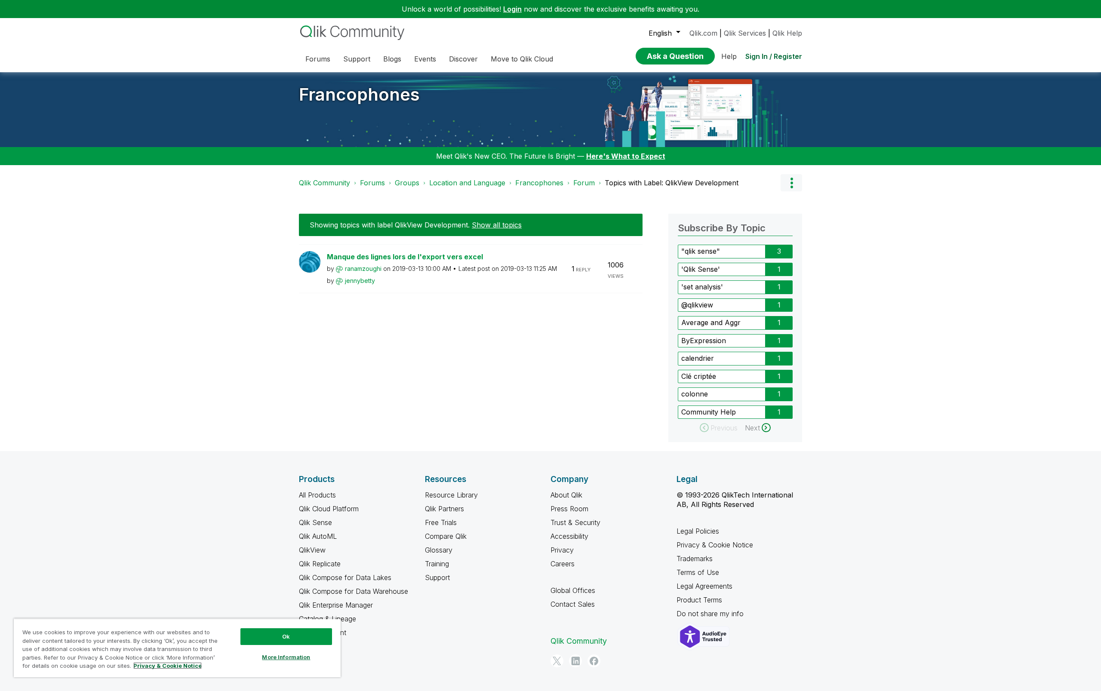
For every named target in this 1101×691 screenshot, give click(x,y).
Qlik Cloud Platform (329, 508)
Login (512, 9)
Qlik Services (745, 33)
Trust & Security (575, 522)
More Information (286, 657)
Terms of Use (698, 572)
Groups (407, 182)
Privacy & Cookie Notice (715, 545)
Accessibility (569, 536)
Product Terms (699, 600)
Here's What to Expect (625, 156)
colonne (694, 394)
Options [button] (791, 182)
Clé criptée (698, 376)
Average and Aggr (711, 322)
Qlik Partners (444, 508)
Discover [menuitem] (463, 59)
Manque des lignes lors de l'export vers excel (405, 256)
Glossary (438, 550)
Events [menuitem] (425, 59)
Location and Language (467, 182)
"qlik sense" (700, 251)
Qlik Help (787, 33)
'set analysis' (702, 287)
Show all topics (497, 225)
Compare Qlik (446, 536)
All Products (317, 495)
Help (729, 56)
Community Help (708, 412)
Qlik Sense (315, 522)
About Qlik (566, 495)
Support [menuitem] (356, 59)
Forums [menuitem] (317, 59)
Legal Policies (698, 531)
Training (437, 563)
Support (437, 577)
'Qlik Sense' (700, 269)
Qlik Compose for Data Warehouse (353, 591)
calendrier (697, 358)
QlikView (312, 550)
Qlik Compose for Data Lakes (345, 577)
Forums (372, 182)
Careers (562, 563)
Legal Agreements (704, 586)
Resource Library (451, 495)
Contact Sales (572, 604)
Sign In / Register (773, 56)
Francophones (359, 94)
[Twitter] (556, 660)
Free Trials (441, 522)
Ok (286, 636)
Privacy (562, 550)
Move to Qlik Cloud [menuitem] (522, 59)
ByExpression (703, 340)
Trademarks (695, 558)
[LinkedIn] (575, 660)
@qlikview (697, 305)
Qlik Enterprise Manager (336, 605)
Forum (584, 182)
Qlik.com (703, 33)
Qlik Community (324, 182)
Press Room (569, 508)
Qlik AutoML (318, 536)
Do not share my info (711, 613)
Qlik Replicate (320, 563)
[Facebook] (593, 660)
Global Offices (572, 590)
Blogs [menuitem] (392, 59)
